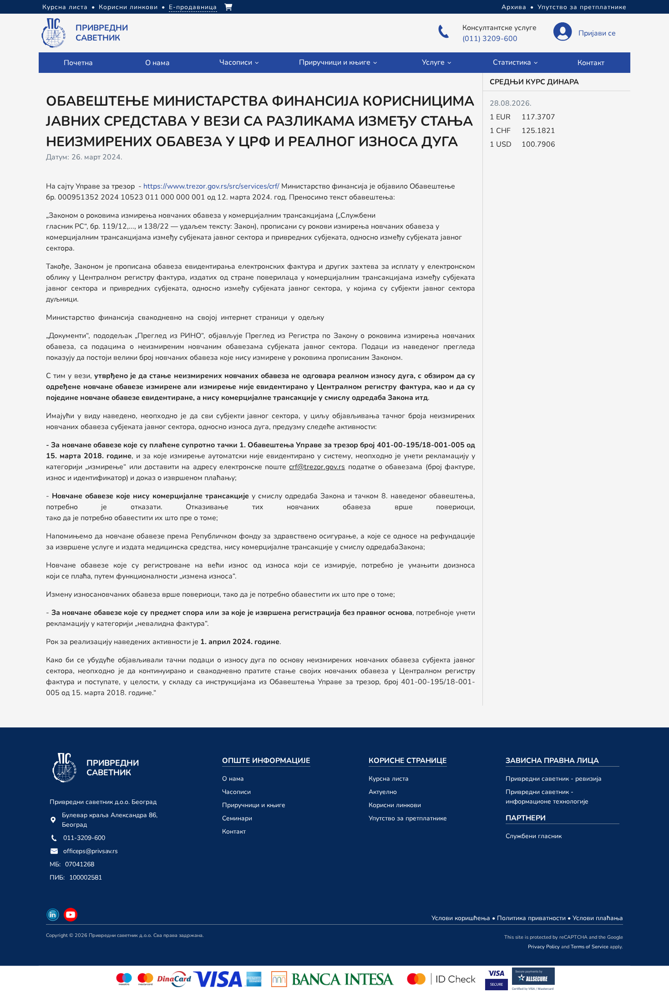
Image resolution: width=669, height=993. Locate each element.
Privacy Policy (544, 946)
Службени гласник (534, 836)
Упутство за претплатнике (582, 7)
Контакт (591, 63)
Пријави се (597, 33)
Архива (514, 7)
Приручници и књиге (253, 805)
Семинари (237, 818)
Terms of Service (589, 946)
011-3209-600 (84, 838)
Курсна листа (65, 7)
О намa (157, 63)
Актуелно (383, 792)
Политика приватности (532, 918)
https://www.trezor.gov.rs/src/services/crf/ (211, 186)
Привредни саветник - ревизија (554, 778)
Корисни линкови (128, 7)
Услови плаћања (598, 918)
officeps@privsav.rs (90, 851)
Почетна (78, 63)
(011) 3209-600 (489, 39)
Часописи (236, 792)
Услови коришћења (461, 918)
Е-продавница (193, 7)
